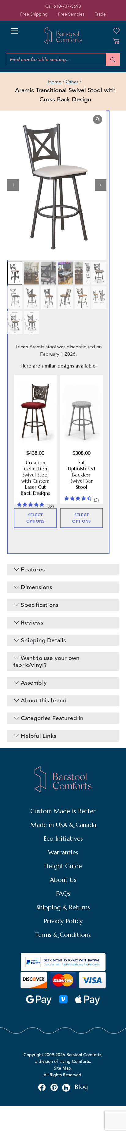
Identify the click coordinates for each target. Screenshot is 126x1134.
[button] (100, 185)
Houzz (66, 1088)
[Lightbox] (97, 119)
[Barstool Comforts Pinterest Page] (54, 1087)
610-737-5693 (67, 6)
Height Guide (63, 866)
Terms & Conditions (63, 935)
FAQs (63, 893)
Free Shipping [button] (34, 14)
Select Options (35, 518)
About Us (63, 880)
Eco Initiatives (63, 838)
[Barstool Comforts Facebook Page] (42, 1087)
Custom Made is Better (63, 811)
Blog (81, 1087)
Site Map (62, 1068)
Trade (100, 14)
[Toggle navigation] (14, 29)
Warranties (63, 852)
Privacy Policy (63, 921)
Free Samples (71, 14)
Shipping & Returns (63, 907)
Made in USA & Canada (63, 825)
